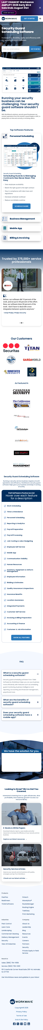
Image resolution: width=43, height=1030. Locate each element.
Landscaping (7, 930)
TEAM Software (8, 904)
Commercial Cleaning (10, 934)
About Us (25, 924)
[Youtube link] (25, 1023)
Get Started (29, 18)
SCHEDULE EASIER (21, 206)
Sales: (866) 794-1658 (10, 963)
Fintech (25, 897)
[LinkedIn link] (28, 1023)
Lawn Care (6, 927)
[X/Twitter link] (17, 1023)
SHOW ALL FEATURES (21, 637)
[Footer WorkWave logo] (21, 1002)
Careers (25, 940)
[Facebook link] (14, 1023)
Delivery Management (10, 937)
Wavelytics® (27, 900)
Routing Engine (28, 907)
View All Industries (9, 944)
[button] (40, 18)
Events (25, 937)
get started (35, 49)
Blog (24, 930)
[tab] (21, 322)
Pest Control (7, 924)
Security (5, 940)
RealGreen (6, 900)
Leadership (26, 927)
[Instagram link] (21, 1023)
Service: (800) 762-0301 (11, 966)
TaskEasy (26, 911)
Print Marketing (28, 914)
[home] (9, 18)
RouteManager (28, 904)
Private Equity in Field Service (30, 952)
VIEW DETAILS (8, 13)
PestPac (5, 897)
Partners (25, 944)
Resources (26, 934)
